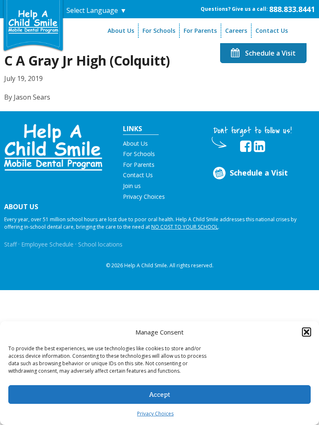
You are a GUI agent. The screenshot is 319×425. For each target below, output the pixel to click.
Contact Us (271, 30)
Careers (236, 30)
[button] (306, 332)
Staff (10, 244)
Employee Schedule (47, 244)
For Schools (158, 30)
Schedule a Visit (269, 53)
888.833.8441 (292, 9)
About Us (121, 30)
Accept (159, 394)
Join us (132, 186)
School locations (100, 244)
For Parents (200, 30)
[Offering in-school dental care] (33, 21)
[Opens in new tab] (245, 146)
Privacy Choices (155, 413)
